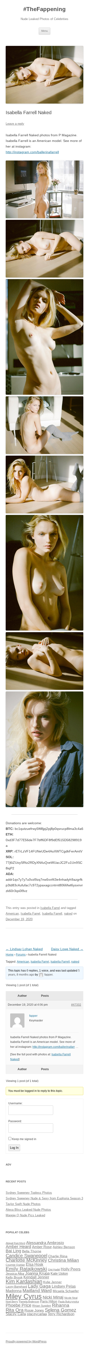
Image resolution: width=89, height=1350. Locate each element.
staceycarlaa (37, 1314)
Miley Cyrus (24, 1296)
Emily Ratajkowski (26, 1268)
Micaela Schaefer (66, 1291)
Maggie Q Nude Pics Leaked (25, 1215)
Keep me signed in (24, 1139)
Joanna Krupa (37, 1273)
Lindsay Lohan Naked (24, 949)
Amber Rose (42, 1247)
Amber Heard (18, 1246)
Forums (21, 954)
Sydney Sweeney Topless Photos (29, 1192)
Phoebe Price (18, 1305)
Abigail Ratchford (15, 1243)
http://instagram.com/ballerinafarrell (32, 152)
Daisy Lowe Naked (67, 949)
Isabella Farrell (52, 913)
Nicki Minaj (53, 1297)
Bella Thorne (31, 1251)
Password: (15, 1121)
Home (10, 954)
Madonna (14, 1291)
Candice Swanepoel (26, 1255)
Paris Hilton (48, 1301)
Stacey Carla (16, 1314)
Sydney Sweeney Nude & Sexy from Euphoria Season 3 (44, 1198)
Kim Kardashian (24, 1281)
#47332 (76, 1004)
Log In (14, 1147)
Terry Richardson (61, 1314)
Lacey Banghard (16, 1286)
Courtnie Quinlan (15, 1264)
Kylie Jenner (52, 1282)
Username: (15, 1103)
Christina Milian (63, 1260)
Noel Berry (12, 1301)
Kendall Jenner (36, 1277)
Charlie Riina (57, 1256)
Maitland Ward (37, 1290)
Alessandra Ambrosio (45, 1243)
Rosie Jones (34, 1310)
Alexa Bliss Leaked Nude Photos (28, 1209)
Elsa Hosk (34, 1264)
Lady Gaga (39, 1286)
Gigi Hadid (54, 1269)
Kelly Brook (14, 1277)
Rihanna (60, 1305)
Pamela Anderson (29, 1301)
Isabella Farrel (50, 908)
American (12, 913)
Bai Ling (13, 1251)
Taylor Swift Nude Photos (23, 1204)
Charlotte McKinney (26, 1260)
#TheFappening (44, 9)
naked (68, 913)
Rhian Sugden (41, 1305)
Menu (44, 30)
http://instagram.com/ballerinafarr (54, 1047)
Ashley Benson (64, 1247)
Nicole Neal (70, 1297)
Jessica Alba (15, 1273)
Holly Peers (70, 1269)
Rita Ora (14, 1310)
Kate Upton (59, 1273)
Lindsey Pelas (64, 1286)
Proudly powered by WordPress (26, 1341)
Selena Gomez (60, 1310)
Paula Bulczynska (68, 1301)
